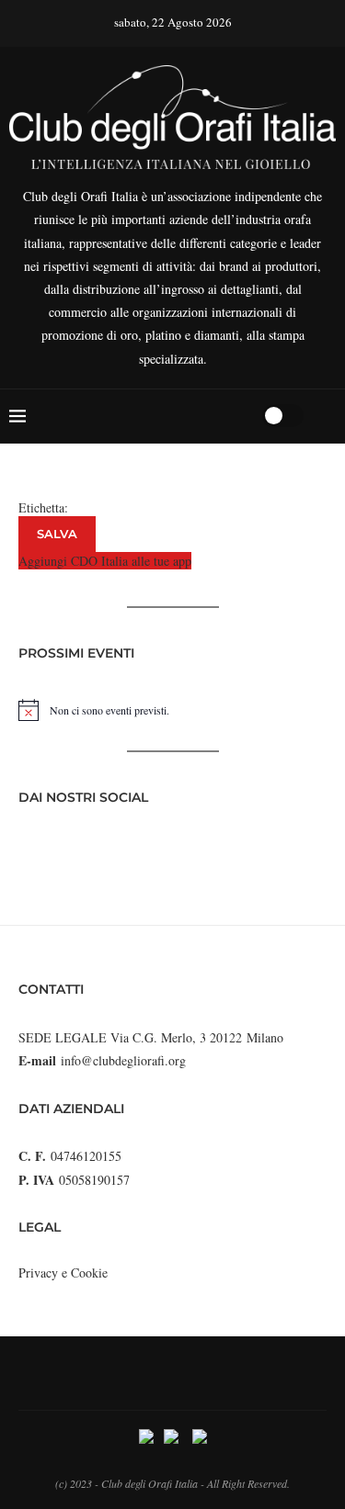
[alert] (172, 710)
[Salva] (326, 416)
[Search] (242, 416)
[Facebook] (177, 416)
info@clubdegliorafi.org (123, 1060)
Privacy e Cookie (63, 1272)
